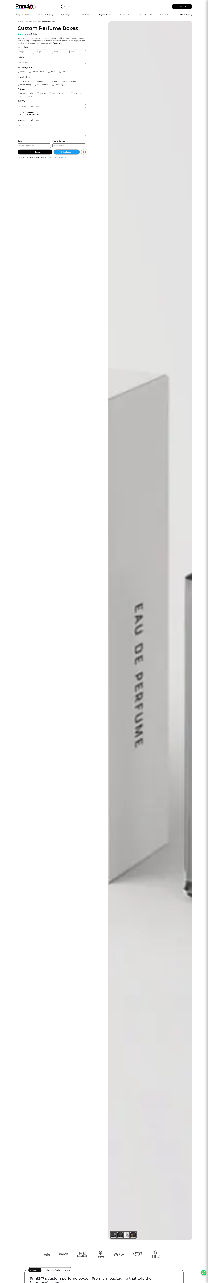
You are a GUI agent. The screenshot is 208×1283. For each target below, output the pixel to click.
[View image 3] (126, 1235)
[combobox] (76, 51)
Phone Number (59, 141)
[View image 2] (120, 1235)
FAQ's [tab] (67, 1270)
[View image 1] (113, 1235)
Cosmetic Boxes (30, 21)
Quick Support (66, 152)
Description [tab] (35, 1270)
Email (20, 141)
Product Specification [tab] (52, 1270)
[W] (203, 1272)
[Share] (83, 152)
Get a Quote (35, 152)
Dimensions (23, 47)
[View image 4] (133, 1235)
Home (20, 21)
